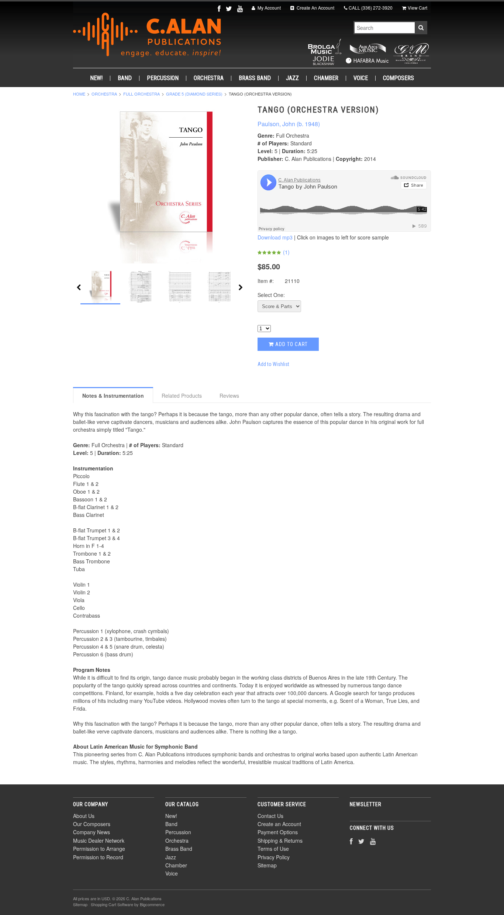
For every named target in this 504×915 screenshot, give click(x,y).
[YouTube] (240, 8)
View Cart (417, 7)
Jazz (292, 78)
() (286, 252)
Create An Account (315, 7)
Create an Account (279, 824)
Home (79, 94)
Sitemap (267, 865)
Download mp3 (275, 237)
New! (96, 78)
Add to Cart (291, 344)
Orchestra (209, 78)
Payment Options (278, 832)
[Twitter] (230, 8)
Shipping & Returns (280, 840)
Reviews (229, 395)
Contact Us (270, 815)
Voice (360, 78)
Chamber (326, 78)
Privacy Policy (274, 857)
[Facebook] (220, 8)
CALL (371, 7)
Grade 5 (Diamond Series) (194, 94)
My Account (268, 7)
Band (125, 78)
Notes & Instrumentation (113, 395)
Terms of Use (273, 848)
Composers (398, 78)
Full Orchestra (141, 94)
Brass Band (255, 78)
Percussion (163, 78)
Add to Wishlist (273, 364)
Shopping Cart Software (112, 904)
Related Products (182, 395)
